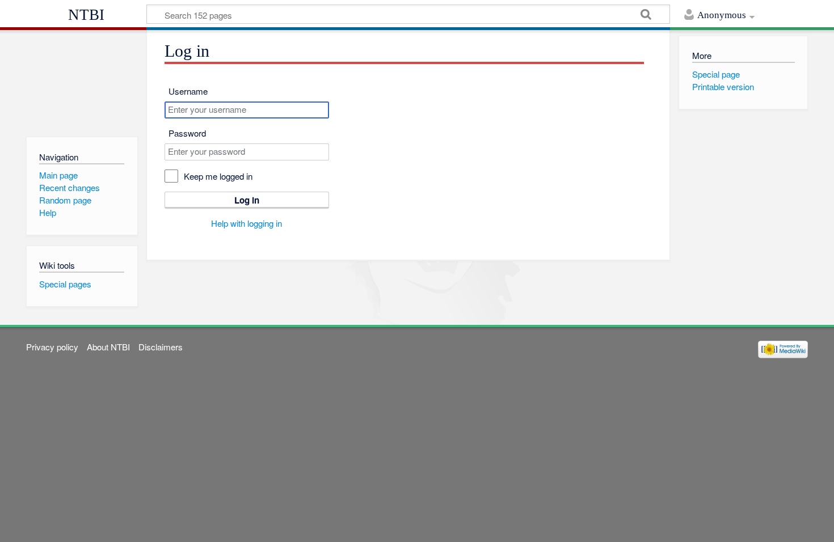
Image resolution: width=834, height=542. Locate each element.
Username (188, 91)
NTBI (86, 14)
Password (187, 133)
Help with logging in (246, 223)
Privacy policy (52, 347)
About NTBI (108, 347)
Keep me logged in (218, 176)
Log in (246, 200)
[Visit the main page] (82, 80)
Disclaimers (160, 347)
